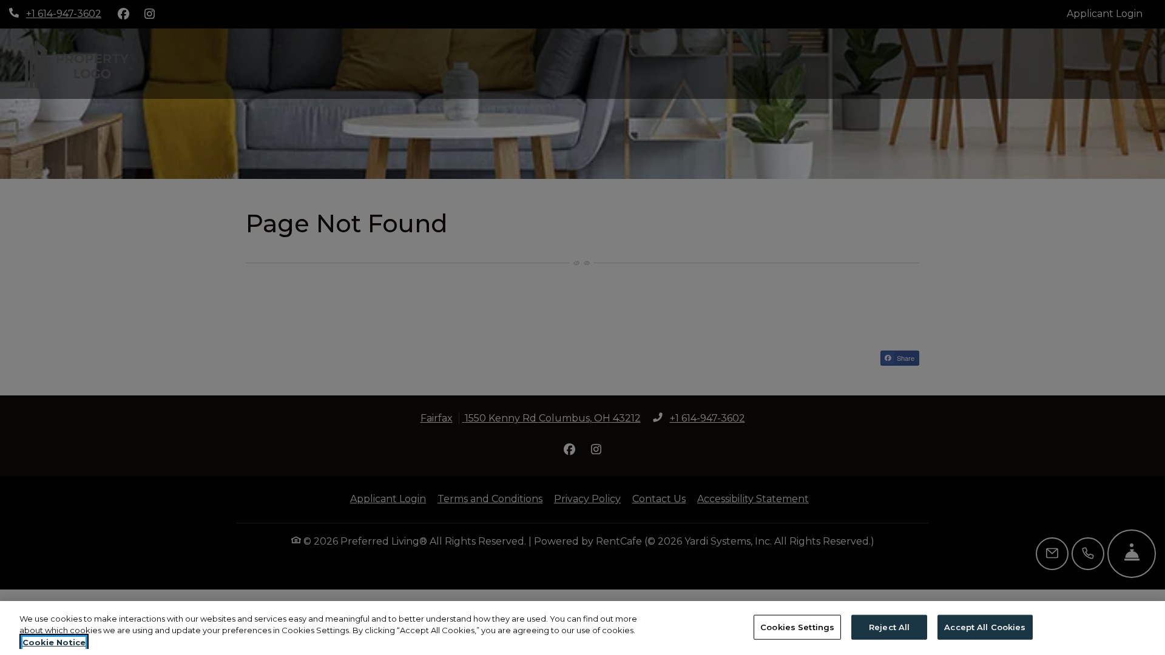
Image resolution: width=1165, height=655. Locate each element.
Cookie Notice (54, 642)
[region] (582, 628)
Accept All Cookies (984, 626)
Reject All (889, 626)
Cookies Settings (797, 626)
